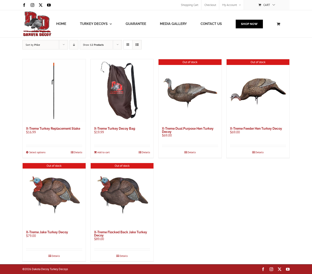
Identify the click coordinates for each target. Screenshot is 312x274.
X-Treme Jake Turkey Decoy (47, 232)
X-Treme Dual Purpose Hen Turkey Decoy (188, 130)
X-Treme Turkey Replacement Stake (53, 128)
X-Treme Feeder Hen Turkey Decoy (256, 128)
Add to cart (103, 152)
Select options (37, 152)
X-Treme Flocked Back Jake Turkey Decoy (120, 233)
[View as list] (136, 44)
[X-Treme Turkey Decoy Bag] (122, 90)
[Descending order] (73, 44)
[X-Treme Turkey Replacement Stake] (54, 90)
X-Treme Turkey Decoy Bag (114, 128)
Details (78, 152)
